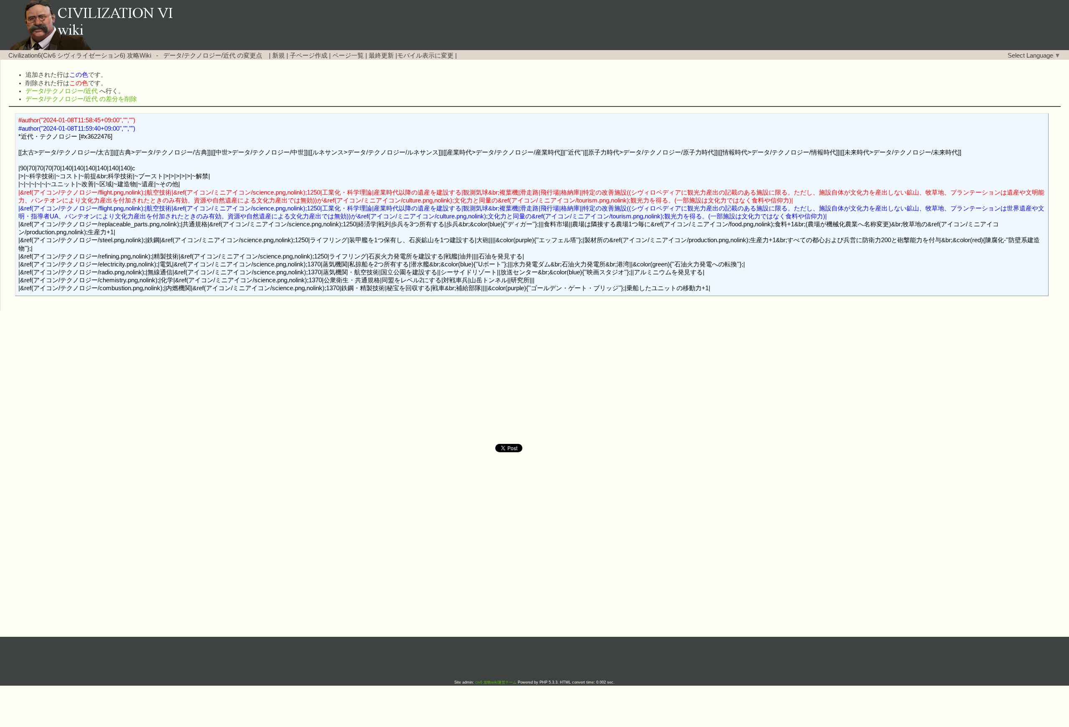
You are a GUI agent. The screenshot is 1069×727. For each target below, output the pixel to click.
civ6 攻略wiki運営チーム (496, 682)
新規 (278, 55)
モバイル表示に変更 (425, 55)
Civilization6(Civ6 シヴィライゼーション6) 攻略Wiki (79, 55)
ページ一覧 (348, 55)
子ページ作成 (308, 55)
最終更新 (381, 55)
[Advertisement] (463, 377)
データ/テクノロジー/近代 (199, 55)
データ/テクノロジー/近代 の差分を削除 (81, 99)
